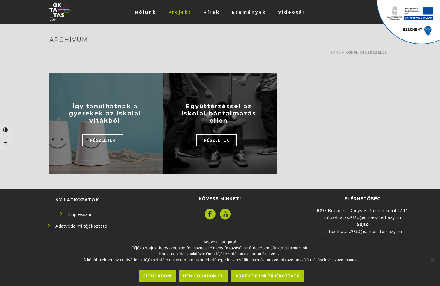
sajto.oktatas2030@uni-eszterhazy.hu (362, 231)
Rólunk (145, 12)
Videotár (291, 12)
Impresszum (81, 214)
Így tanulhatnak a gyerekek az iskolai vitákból (105, 113)
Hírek (211, 12)
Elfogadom (157, 275)
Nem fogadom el (203, 275)
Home (335, 52)
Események (249, 12)
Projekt (179, 12)
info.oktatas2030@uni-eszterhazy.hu (362, 217)
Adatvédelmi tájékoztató (81, 226)
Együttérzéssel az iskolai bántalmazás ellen (218, 113)
